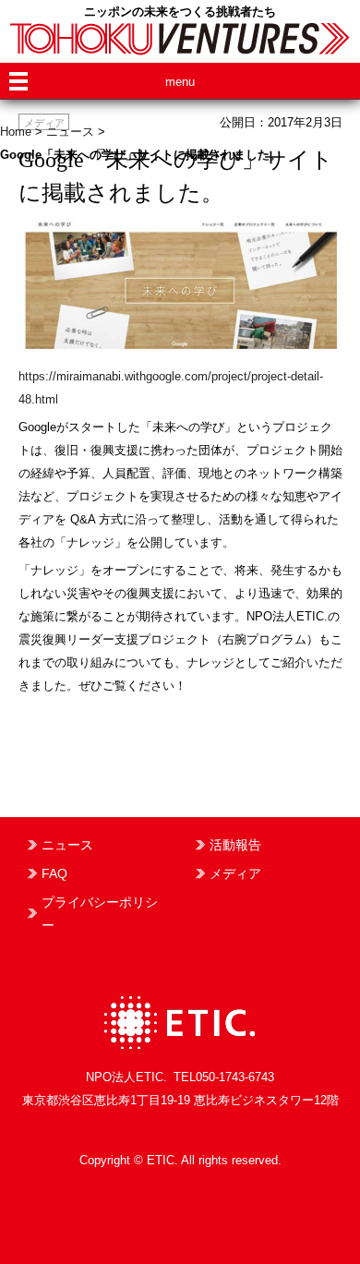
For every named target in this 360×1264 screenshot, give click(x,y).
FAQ (54, 873)
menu (180, 82)
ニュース (67, 844)
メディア (235, 873)
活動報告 (235, 844)
